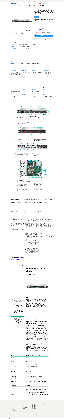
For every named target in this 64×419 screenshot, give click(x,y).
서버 (11, 5)
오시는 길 (31, 414)
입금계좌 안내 (22, 414)
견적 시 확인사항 (34, 406)
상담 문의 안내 (34, 405)
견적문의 (36, 16)
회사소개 (12, 414)
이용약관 (14, 414)
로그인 (50, 3)
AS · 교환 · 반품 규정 (34, 408)
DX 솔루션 (35, 5)
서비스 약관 (34, 414)
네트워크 (25, 5)
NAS (32, 5)
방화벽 (29, 5)
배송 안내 (33, 407)
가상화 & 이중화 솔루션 (41, 5)
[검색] (40, 3)
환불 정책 (37, 414)
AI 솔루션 (47, 5)
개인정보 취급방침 (18, 414)
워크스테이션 (21, 5)
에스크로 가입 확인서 (27, 414)
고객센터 (33, 404)
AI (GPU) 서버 (15, 5)
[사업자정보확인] (13, 411)
